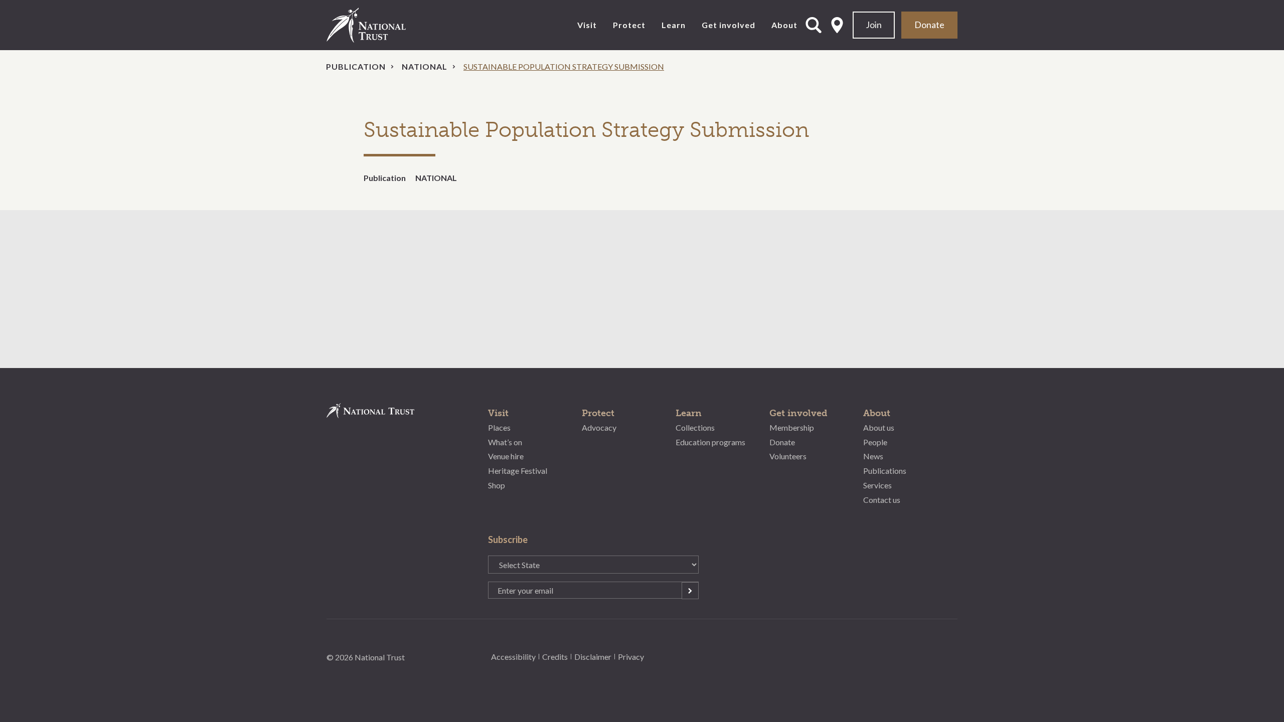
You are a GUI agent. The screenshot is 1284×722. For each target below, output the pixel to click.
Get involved (728, 25)
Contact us (881, 499)
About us (878, 427)
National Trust (387, 25)
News (873, 456)
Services (877, 485)
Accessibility (513, 656)
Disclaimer (592, 656)
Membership (791, 427)
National (424, 66)
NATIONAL (436, 178)
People (875, 442)
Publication (356, 66)
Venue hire (506, 456)
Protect (629, 25)
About (784, 25)
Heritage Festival (517, 470)
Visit (587, 25)
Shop (496, 485)
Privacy (631, 656)
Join (874, 24)
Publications (884, 470)
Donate (929, 24)
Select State (837, 25)
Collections (695, 427)
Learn (674, 25)
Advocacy (599, 427)
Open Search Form (814, 25)
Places (499, 427)
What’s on (505, 442)
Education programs (710, 442)
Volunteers (788, 456)
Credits (555, 656)
